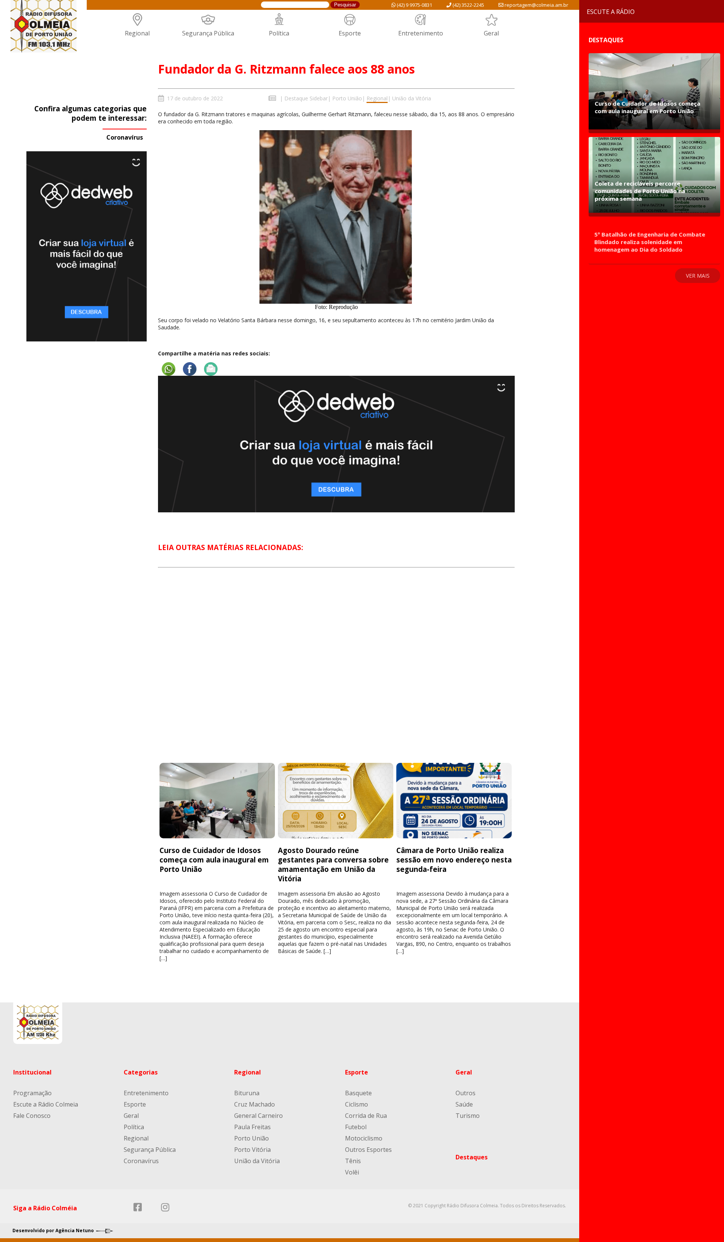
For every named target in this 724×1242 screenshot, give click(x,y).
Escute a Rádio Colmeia (45, 1104)
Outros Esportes (368, 1149)
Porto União (347, 98)
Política (279, 33)
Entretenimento (420, 33)
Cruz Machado (254, 1104)
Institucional (32, 1072)
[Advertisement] (336, 672)
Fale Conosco (32, 1115)
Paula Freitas (252, 1127)
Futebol (356, 1127)
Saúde (464, 1104)
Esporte (350, 33)
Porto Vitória (252, 1149)
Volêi (352, 1172)
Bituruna (246, 1093)
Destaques (472, 1157)
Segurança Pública (208, 33)
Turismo (468, 1115)
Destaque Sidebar (306, 98)
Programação (32, 1093)
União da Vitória (411, 98)
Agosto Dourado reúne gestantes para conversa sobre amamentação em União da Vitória (333, 864)
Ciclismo (356, 1104)
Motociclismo (363, 1138)
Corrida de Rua (366, 1115)
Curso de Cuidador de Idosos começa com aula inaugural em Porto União (214, 859)
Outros (466, 1093)
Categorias (141, 1072)
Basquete (358, 1093)
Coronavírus (124, 137)
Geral (491, 33)
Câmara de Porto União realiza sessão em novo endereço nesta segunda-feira (454, 859)
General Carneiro (258, 1115)
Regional (137, 33)
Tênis (353, 1161)
